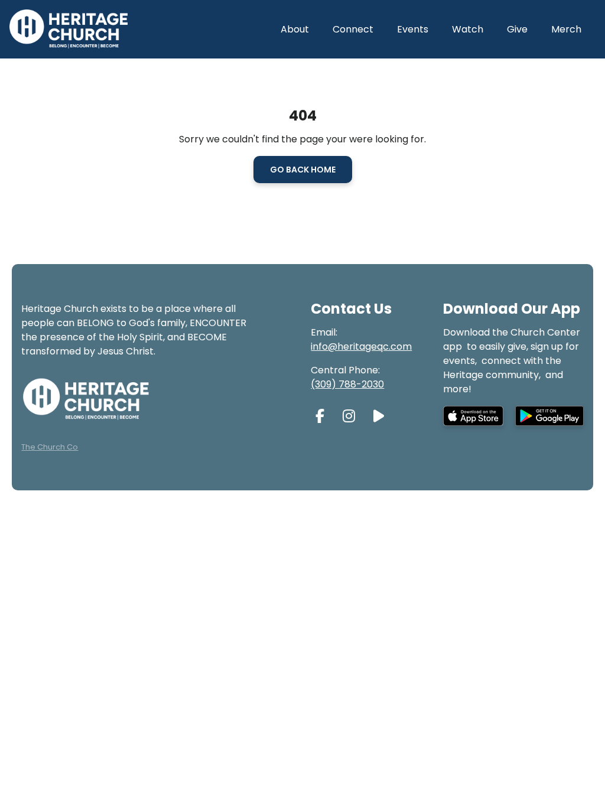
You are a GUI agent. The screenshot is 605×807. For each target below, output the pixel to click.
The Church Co (49, 447)
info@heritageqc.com (361, 346)
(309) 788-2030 (347, 384)
